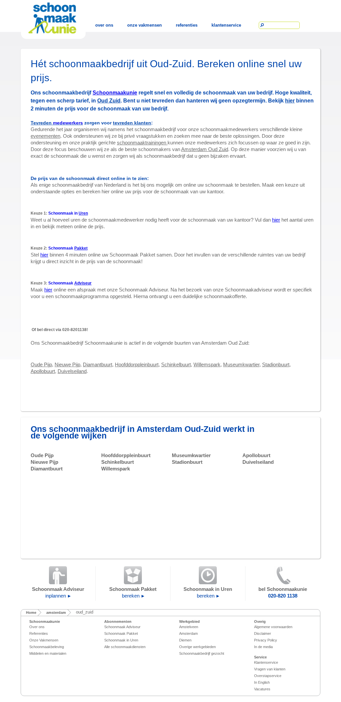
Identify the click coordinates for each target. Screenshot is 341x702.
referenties (186, 25)
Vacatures (262, 689)
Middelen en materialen (47, 653)
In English (262, 682)
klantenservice (226, 25)
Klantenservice (266, 662)
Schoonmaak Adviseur (122, 627)
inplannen (55, 596)
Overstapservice (267, 676)
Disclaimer (262, 633)
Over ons (37, 627)
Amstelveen (188, 627)
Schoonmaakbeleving (46, 647)
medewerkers (68, 122)
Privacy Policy (265, 640)
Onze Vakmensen (43, 640)
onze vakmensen (144, 25)
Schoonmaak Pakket (121, 633)
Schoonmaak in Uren (121, 640)
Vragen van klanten (269, 669)
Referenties (38, 633)
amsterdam (56, 612)
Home (31, 612)
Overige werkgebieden (197, 647)
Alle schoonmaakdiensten (125, 647)
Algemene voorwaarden (273, 627)
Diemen (185, 640)
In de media (263, 647)
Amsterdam (188, 633)
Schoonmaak (68, 248)
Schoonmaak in (68, 213)
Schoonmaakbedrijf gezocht (201, 653)
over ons (104, 25)
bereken (131, 596)
